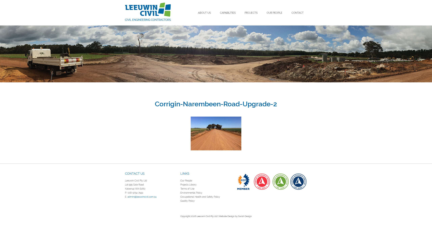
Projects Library (188, 184)
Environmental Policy (191, 192)
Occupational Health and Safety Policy (200, 196)
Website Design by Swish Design (235, 216)
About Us (204, 12)
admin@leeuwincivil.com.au (142, 196)
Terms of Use (187, 188)
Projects (251, 12)
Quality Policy (187, 200)
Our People (274, 12)
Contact (297, 12)
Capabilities (228, 12)
